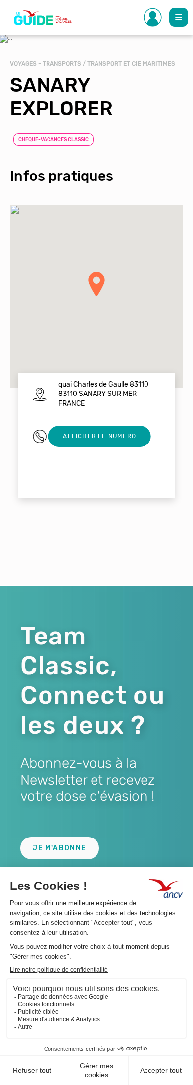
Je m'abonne (59, 848)
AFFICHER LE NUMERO (99, 436)
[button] (96, 284)
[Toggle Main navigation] (178, 17)
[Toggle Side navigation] (153, 17)
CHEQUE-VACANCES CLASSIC (53, 140)
